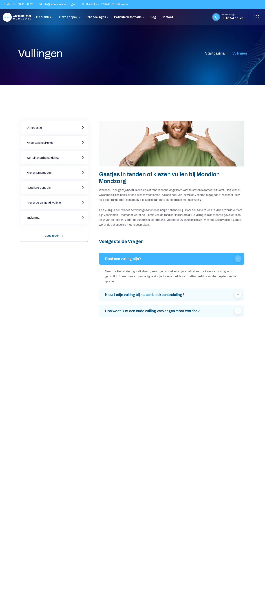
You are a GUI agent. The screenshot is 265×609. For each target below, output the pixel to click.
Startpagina (215, 53)
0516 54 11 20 (232, 18)
